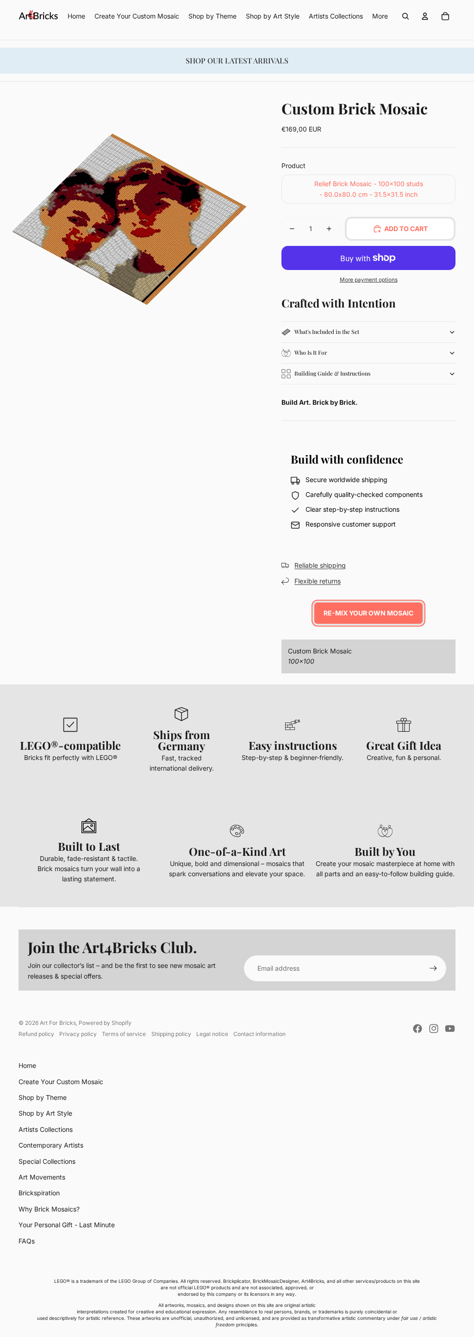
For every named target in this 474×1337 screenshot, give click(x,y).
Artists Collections (46, 1129)
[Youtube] (449, 1028)
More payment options (369, 279)
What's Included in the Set (326, 331)
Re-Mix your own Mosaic (368, 613)
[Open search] (405, 16)
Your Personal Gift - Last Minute (67, 1225)
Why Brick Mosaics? (49, 1209)
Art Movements (42, 1177)
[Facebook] (417, 1028)
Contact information (259, 1033)
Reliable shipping (320, 565)
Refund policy (36, 1033)
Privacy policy (78, 1033)
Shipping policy (171, 1033)
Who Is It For (310, 352)
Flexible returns (317, 581)
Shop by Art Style (45, 1113)
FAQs (27, 1241)
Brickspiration (39, 1193)
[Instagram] (433, 1028)
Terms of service (124, 1033)
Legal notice (212, 1033)
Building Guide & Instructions (332, 373)
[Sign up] (433, 968)
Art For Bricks (58, 1022)
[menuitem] (380, 16)
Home (27, 1065)
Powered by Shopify (105, 1022)
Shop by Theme (43, 1097)
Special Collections (47, 1161)
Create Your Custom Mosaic (61, 1082)
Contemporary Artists (51, 1145)
